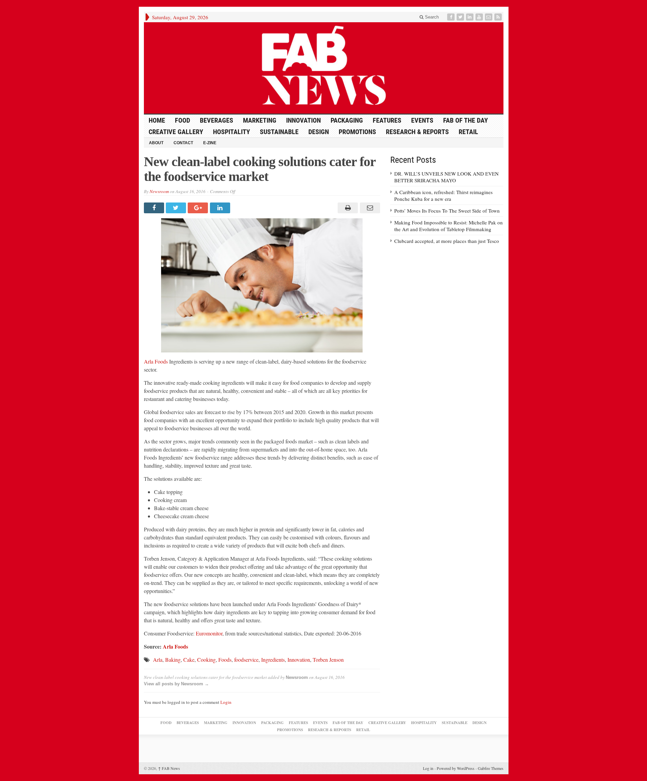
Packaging (347, 120)
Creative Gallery (176, 132)
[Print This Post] (347, 207)
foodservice (246, 659)
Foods (225, 659)
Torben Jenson (328, 659)
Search (431, 17)
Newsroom (159, 191)
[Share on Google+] (199, 207)
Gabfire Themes (490, 768)
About (156, 142)
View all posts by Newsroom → (176, 683)
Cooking (206, 659)
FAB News (169, 768)
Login (226, 702)
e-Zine (209, 142)
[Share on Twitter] (177, 207)
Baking (173, 659)
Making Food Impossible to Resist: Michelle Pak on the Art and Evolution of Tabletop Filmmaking (448, 225)
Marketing (259, 120)
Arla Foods (156, 361)
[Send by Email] (369, 207)
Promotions (357, 132)
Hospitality (231, 132)
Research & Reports (417, 132)
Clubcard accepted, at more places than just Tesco (446, 241)
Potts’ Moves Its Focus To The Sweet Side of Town (447, 210)
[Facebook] (451, 17)
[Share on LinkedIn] (221, 207)
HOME (157, 120)
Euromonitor (209, 633)
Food (182, 120)
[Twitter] (461, 17)
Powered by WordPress (455, 768)
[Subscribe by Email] (489, 17)
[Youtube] (480, 17)
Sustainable (279, 132)
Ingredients (273, 659)
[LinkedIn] (470, 17)
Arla (157, 659)
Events (422, 120)
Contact (183, 142)
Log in (428, 768)
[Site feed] (498, 17)
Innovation (303, 120)
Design (318, 132)
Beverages (216, 120)
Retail (468, 132)
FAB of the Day (465, 120)
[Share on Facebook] (155, 207)
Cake (188, 659)
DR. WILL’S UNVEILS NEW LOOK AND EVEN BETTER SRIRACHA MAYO (446, 177)
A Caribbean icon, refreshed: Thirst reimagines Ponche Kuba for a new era (443, 195)
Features (387, 120)
